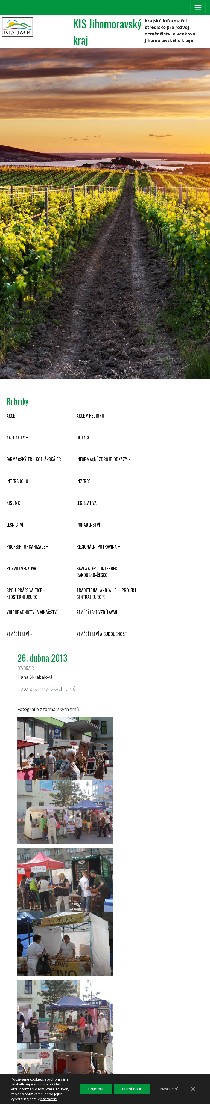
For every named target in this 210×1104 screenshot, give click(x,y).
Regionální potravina (97, 546)
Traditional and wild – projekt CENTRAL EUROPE (106, 593)
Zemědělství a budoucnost (102, 634)
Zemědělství (18, 634)
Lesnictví (15, 525)
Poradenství (88, 525)
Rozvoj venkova (21, 568)
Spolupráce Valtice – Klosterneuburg (26, 593)
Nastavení (169, 1088)
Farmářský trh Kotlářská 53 (34, 459)
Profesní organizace (26, 546)
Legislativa (87, 503)
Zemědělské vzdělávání (97, 612)
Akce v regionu (90, 415)
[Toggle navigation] (198, 7)
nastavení (48, 1098)
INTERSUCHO (17, 481)
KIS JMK (13, 503)
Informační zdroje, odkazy (102, 459)
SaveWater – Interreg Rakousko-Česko (97, 571)
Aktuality (16, 437)
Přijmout (96, 1088)
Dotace (83, 437)
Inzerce (83, 481)
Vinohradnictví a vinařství (32, 612)
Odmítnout (131, 1088)
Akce (11, 415)
